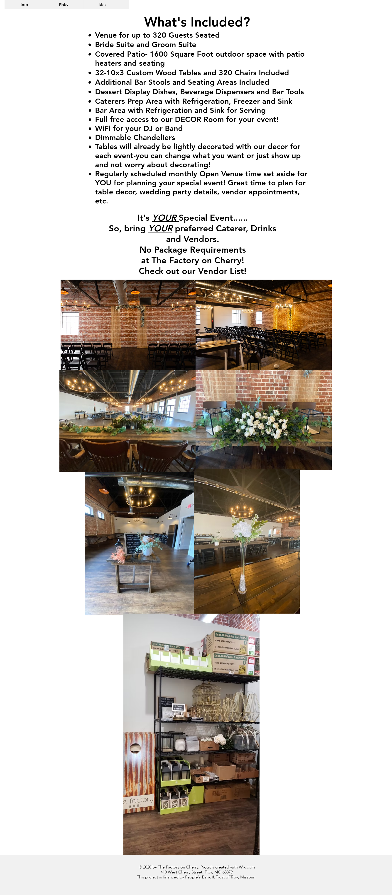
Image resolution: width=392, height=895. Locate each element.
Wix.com (247, 867)
